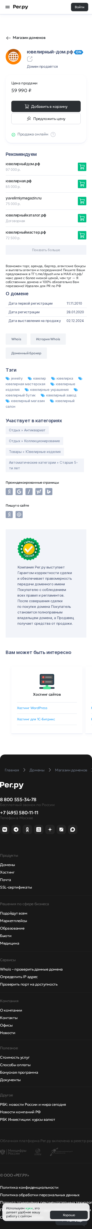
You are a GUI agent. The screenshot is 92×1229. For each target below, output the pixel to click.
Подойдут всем (13, 913)
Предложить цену (49, 118)
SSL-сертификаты (16, 887)
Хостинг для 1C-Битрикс (36, 719)
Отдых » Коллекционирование (34, 441)
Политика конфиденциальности (29, 1187)
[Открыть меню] (7, 7)
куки (29, 1208)
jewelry (17, 378)
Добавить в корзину (49, 106)
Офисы (6, 1025)
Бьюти (5, 935)
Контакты (8, 1017)
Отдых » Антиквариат (27, 430)
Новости (7, 1032)
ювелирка (65, 378)
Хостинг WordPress (32, 708)
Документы (10, 1079)
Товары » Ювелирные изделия (35, 451)
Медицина (9, 943)
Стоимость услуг (14, 1057)
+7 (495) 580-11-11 (19, 813)
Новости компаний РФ (20, 1111)
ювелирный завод (61, 395)
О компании (11, 1010)
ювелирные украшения (50, 389)
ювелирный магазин (28, 401)
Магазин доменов (29, 37)
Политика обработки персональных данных (39, 1194)
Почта (5, 879)
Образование (12, 928)
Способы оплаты (15, 1064)
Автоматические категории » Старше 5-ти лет (43, 465)
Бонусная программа (19, 1072)
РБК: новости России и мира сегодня (33, 1104)
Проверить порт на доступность (29, 984)
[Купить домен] (82, 167)
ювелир (40, 378)
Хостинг (7, 872)
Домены (7, 864)
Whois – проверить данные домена (31, 969)
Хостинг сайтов (47, 694)
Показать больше (46, 250)
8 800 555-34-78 (18, 799)
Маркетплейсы (13, 920)
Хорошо (69, 1215)
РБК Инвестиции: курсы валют (27, 1119)
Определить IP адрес (19, 976)
